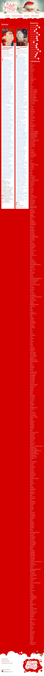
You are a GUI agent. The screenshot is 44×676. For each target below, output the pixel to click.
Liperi (10, 116)
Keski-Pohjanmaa (34, 34)
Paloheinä (32, 421)
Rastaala (32, 487)
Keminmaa (9, 95)
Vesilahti (8, 175)
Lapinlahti (7, 111)
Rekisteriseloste (5, 661)
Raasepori (4, 148)
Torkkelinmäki (19, 185)
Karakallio (32, 227)
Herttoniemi (33, 141)
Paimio (10, 135)
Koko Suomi (20, 55)
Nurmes (9, 131)
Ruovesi (4, 152)
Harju (22, 73)
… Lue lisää (18, 54)
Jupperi (32, 190)
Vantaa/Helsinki (33, 608)
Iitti (6, 77)
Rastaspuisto (33, 489)
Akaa (3, 61)
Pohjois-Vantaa (33, 456)
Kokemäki (4, 102)
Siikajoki (11, 156)
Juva (3, 86)
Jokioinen (9, 84)
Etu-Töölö (32, 103)
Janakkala (4, 82)
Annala (31, 75)
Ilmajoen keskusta (34, 164)
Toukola (18, 187)
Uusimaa (6, 59)
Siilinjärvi (9, 157)
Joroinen (8, 85)
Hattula (9, 72)
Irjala (31, 173)
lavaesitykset (33, 322)
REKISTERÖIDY (35, 16)
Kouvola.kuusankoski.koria (36, 278)
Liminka (6, 116)
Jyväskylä (7, 86)
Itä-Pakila (32, 178)
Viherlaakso (32, 619)
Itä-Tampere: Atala (34, 180)
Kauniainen (9, 93)
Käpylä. (18, 96)
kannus (10, 90)
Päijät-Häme (33, 43)
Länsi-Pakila (32, 353)
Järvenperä (32, 200)
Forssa (10, 65)
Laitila (3, 111)
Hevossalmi (32, 144)
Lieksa (11, 115)
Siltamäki (32, 526)
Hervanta (32, 143)
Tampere (9, 166)
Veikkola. (32, 614)
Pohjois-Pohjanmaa (34, 51)
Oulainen (8, 133)
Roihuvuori (32, 496)
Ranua (11, 148)
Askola (3, 64)
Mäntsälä (4, 122)
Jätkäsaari (32, 203)
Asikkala (11, 63)
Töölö (31, 588)
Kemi (8, 94)
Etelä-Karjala (19, 63)
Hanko (9, 71)
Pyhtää (8, 147)
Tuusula (11, 169)
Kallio (23, 92)
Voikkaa (32, 627)
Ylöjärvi (4, 179)
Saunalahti (32, 515)
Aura (7, 64)
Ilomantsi (8, 78)
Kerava (3, 98)
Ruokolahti (9, 150)
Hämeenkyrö (5, 68)
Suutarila (32, 546)
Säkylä (8, 153)
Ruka (31, 499)
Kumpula (18, 115)
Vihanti (31, 618)
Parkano (9, 137)
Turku (7, 169)
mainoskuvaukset (34, 361)
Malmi (31, 363)
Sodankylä (4, 160)
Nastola (31, 390)
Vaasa (10, 173)
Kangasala (4, 89)
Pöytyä (3, 145)
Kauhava (4, 93)
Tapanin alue (33, 564)
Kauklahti (32, 233)
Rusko (7, 152)
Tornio (3, 169)
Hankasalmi (5, 71)
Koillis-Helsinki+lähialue (35, 264)
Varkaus (4, 175)
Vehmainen (32, 613)
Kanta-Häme (33, 32)
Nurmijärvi (4, 132)
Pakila (31, 419)
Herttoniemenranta (34, 140)
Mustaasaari (22, 134)
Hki (22, 78)
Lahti (8, 110)
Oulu (11, 133)
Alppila (23, 59)
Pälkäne (4, 136)
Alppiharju (18, 59)
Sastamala (4, 154)
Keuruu (7, 98)
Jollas (31, 186)
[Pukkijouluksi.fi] (22, 7)
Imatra (3, 80)
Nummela (4, 131)
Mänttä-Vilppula (34, 384)
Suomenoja (32, 541)
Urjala (10, 170)
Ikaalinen (9, 77)
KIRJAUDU (27, 16)
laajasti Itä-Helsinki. (34, 304)
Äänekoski (6, 60)
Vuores (31, 628)
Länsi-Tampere (33, 355)
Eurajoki (7, 65)
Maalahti (4, 120)
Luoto (7, 119)
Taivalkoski (9, 165)
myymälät (32, 381)
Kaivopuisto (32, 212)
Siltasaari (22, 173)
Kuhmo (9, 107)
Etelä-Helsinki (33, 97)
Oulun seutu (33, 413)
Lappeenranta (5, 112)
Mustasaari (4, 126)
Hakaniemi (18, 69)
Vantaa (9, 174)
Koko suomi (32, 269)
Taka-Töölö (32, 555)
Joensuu (4, 84)
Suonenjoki (4, 164)
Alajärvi (4, 63)
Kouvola (4, 105)
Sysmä (9, 164)
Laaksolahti (32, 306)
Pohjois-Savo (33, 53)
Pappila (31, 423)
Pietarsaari (4, 141)
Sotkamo (9, 161)
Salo (11, 153)
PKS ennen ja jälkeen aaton (36, 446)
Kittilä (3, 101)
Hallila (31, 114)
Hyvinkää (9, 76)
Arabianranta (19, 61)
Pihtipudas (9, 141)
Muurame (10, 126)
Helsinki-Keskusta (34, 131)
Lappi (24, 121)
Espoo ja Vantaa (33, 91)
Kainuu (4, 88)
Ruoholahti (32, 501)
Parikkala (4, 137)
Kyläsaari (18, 117)
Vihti (11, 175)
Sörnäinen (23, 177)
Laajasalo (32, 302)
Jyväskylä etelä (33, 197)
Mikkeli (7, 124)
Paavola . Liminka (34, 416)
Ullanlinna (32, 590)
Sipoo (3, 158)
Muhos (10, 124)
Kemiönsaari (5, 97)
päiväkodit (32, 475)
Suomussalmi (5, 162)
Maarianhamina (10, 120)
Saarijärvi (4, 153)
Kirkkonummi (5, 99)
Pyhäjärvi (4, 147)
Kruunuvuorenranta (35, 284)
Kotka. (12, 103)
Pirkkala (4, 143)
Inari (7, 80)
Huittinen (4, 76)
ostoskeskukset (33, 407)
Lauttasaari (32, 321)
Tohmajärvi (8, 167)
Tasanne (32, 566)
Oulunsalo (32, 412)
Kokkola (9, 102)
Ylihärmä (32, 633)
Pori (12, 143)
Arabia (31, 77)
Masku (3, 124)
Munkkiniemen (33, 372)
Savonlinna (9, 154)
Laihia (11, 110)
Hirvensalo (32, 146)
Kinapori (25, 104)
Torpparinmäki (33, 578)
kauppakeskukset (34, 236)
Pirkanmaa (18, 152)
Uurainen (4, 171)
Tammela (4, 166)
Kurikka (7, 109)
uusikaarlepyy (10, 171)
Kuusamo (4, 110)
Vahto (31, 602)
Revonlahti (32, 492)
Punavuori (32, 467)
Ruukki (31, 507)
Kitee (10, 99)
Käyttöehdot (4, 659)
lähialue (32, 350)
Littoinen (32, 338)
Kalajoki (11, 88)
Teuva (3, 167)
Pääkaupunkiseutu (34, 478)
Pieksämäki (4, 140)
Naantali (9, 127)
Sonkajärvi (4, 161)
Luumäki (11, 119)
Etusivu (7, 16)
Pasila (22, 147)
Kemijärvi (4, 95)
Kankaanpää (5, 90)
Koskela (32, 273)
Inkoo (9, 80)
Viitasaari (4, 177)
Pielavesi (10, 140)
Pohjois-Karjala (33, 49)
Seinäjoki (4, 156)
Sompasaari (22, 176)
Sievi (8, 156)
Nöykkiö (32, 403)
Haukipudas (33, 125)
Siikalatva (4, 157)
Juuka (11, 85)
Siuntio (6, 158)
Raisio (8, 148)
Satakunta (23, 169)
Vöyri (10, 177)
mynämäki (4, 127)
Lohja (3, 118)
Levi (8, 115)
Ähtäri (10, 60)
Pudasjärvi (8, 145)
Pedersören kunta (6, 139)
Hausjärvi (4, 73)
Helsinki (4, 74)
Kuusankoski (33, 295)
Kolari (3, 103)
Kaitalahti (32, 210)
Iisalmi (3, 77)
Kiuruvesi (7, 101)
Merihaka (22, 133)
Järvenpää (9, 82)
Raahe (11, 147)
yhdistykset (32, 631)
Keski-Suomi (33, 36)
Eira (31, 85)
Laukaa (4, 114)
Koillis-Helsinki (33, 262)
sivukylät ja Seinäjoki (34, 532)
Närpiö (7, 128)
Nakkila (4, 128)
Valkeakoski (5, 174)
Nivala (10, 128)
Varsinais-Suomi (19, 196)
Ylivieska (8, 178)
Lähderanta (32, 349)
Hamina (10, 69)
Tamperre (32, 563)
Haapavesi (9, 67)
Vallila (26, 193)
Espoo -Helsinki (33, 89)
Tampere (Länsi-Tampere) (36, 561)
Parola (31, 429)
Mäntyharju (9, 123)
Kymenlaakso (24, 117)
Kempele (10, 97)
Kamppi (32, 219)
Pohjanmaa (18, 154)
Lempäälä (8, 114)
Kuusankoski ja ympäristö (36, 296)
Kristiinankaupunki (6, 106)
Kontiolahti (7, 103)
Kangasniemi (10, 89)
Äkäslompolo (8, 61)
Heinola (8, 73)
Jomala (4, 85)
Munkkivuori (33, 373)
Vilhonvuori (19, 198)
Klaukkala (32, 261)
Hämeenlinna (5, 69)
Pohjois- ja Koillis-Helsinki (35, 450)
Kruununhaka (33, 281)
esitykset (32, 86)
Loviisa (3, 119)
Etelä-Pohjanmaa (34, 27)
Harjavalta (4, 72)
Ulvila (7, 170)
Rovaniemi (4, 150)
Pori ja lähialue (33, 461)
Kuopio (4, 109)
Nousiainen (7, 129)
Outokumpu (5, 135)
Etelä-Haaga (33, 95)
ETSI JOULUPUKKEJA (16, 16)
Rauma (4, 149)
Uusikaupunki (5, 173)
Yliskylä (31, 634)
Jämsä (7, 81)
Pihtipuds (23, 151)
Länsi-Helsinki (33, 352)
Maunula (32, 366)
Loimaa (6, 118)
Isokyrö (4, 81)
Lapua (10, 112)
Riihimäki (8, 149)
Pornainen (4, 144)
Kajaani (7, 88)
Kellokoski (32, 239)
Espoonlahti (32, 94)
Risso (31, 495)
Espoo (9, 64)
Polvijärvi (8, 143)
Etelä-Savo (24, 65)
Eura (3, 65)
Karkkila (4, 92)
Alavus (7, 63)
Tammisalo (32, 558)
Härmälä (32, 157)
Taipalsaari (4, 165)
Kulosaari (32, 287)
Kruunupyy (5, 107)
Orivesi (3, 133)
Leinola (31, 324)
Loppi (10, 118)
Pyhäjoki (32, 470)
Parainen (8, 136)
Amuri (31, 74)
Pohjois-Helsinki (33, 449)
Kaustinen (4, 94)
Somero (9, 160)
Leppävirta (4, 115)
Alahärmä (32, 65)
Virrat (8, 177)
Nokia (3, 129)
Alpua (31, 72)
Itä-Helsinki (32, 177)
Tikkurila (32, 572)
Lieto (3, 116)
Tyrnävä (4, 170)
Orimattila (9, 132)
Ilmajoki (4, 78)
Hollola (7, 74)
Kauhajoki (8, 92)
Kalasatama (18, 92)
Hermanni (18, 78)
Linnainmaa (32, 335)
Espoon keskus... (33, 92)
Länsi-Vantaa (33, 356)
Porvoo (9, 144)
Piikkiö (31, 441)
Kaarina (11, 86)
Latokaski (32, 318)
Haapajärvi (4, 67)
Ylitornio (4, 178)
